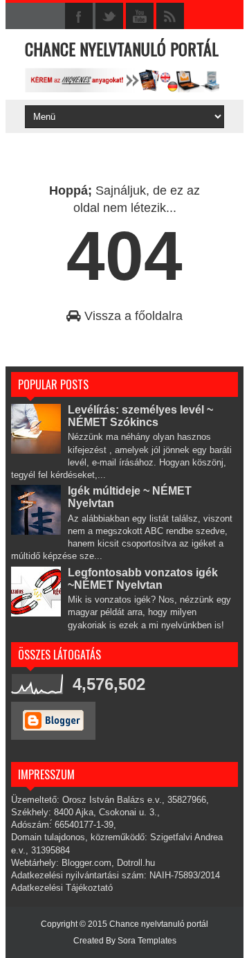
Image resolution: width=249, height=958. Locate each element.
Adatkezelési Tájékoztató (62, 887)
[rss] (170, 16)
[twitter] (109, 16)
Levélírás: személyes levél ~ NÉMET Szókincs (140, 416)
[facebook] (79, 16)
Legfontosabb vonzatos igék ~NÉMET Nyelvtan (143, 579)
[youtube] (140, 16)
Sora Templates (147, 941)
